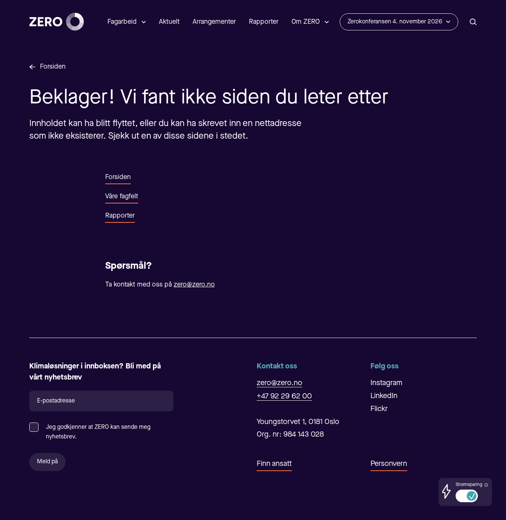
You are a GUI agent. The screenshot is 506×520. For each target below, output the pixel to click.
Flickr (379, 409)
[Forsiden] (56, 22)
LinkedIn (383, 396)
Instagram (386, 383)
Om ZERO (306, 22)
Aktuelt (169, 22)
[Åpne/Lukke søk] (473, 21)
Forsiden (53, 66)
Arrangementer (214, 22)
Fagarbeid (122, 22)
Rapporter (264, 22)
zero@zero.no (194, 284)
